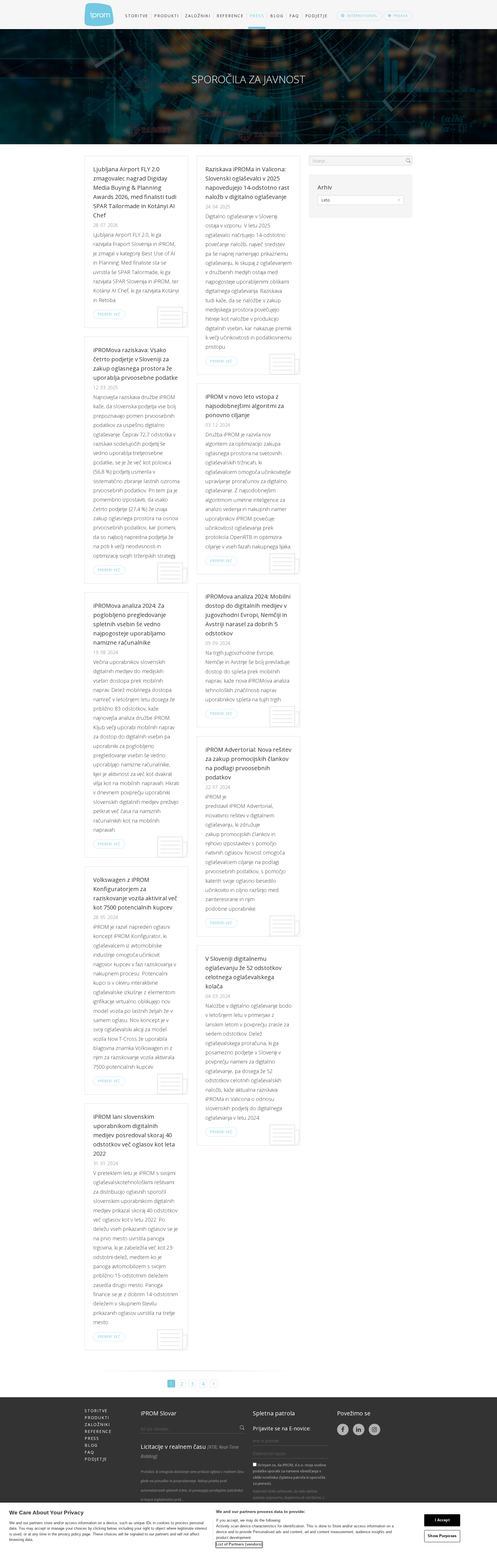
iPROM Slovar (159, 1413)
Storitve (136, 15)
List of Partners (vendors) (239, 1544)
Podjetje (316, 15)
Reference (230, 15)
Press (257, 15)
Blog (276, 15)
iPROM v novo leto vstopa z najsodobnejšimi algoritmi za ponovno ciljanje (244, 406)
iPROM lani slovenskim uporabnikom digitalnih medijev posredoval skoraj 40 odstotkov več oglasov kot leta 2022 (134, 1135)
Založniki (198, 15)
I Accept (442, 1520)
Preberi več (109, 314)
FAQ (294, 15)
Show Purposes (442, 1536)
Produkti (166, 15)
